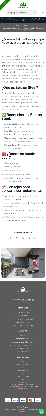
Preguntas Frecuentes (23, 319)
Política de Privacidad (23, 322)
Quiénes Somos (23, 312)
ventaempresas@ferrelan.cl (23, 342)
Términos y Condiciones (23, 325)
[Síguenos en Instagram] (22, 299)
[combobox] (21, 12)
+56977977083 (23, 349)
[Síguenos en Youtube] (29, 299)
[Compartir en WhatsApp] (23, 238)
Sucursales (23, 316)
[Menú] (2, 13)
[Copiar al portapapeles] (35, 238)
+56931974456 (23, 352)
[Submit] (35, 12)
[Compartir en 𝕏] (17, 238)
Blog (25, 25)
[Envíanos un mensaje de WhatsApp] (41, 411)
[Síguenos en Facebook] (26, 299)
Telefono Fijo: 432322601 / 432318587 (23, 345)
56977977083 (23, 376)
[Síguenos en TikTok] (33, 299)
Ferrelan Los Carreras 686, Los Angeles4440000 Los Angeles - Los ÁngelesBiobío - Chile (23, 385)
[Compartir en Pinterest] (29, 238)
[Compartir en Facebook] (11, 238)
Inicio (18, 25)
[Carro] (43, 13)
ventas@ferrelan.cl (23, 339)
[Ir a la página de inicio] (23, 5)
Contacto (23, 335)
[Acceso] (39, 13)
